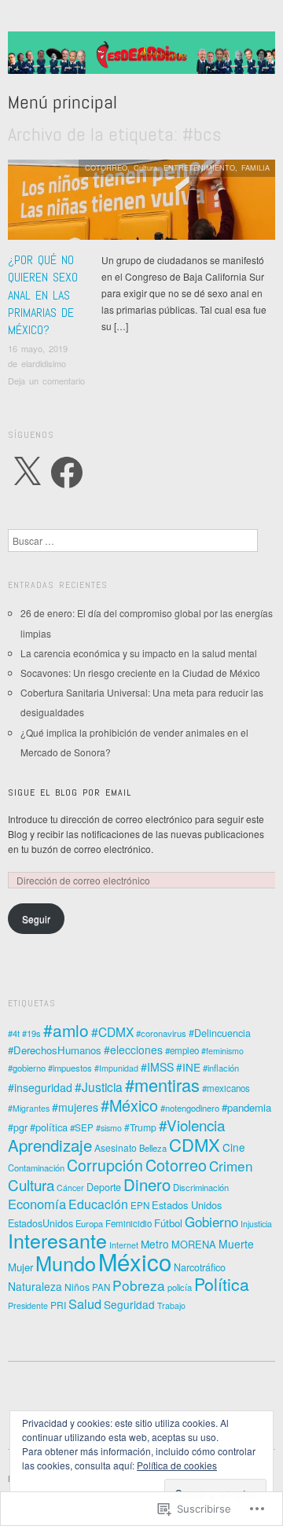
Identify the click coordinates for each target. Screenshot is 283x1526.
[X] (27, 472)
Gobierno (211, 1221)
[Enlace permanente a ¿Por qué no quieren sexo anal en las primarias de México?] (141, 204)
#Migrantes (29, 1108)
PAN (101, 1287)
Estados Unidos (187, 1204)
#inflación (221, 1067)
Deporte (103, 1187)
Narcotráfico (200, 1267)
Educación (98, 1204)
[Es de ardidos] (141, 58)
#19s (31, 1033)
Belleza (153, 1148)
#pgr (18, 1127)
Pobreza (138, 1285)
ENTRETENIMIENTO (199, 167)
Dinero (147, 1184)
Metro (155, 1244)
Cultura (145, 167)
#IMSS (157, 1067)
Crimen (231, 1165)
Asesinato (115, 1147)
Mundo (65, 1262)
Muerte (236, 1244)
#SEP (82, 1127)
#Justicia (99, 1086)
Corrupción (105, 1165)
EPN (139, 1205)
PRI (58, 1304)
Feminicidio (128, 1223)
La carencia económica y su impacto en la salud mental (138, 653)
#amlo (66, 1030)
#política (49, 1127)
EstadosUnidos (40, 1223)
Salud (84, 1303)
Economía (37, 1203)
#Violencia (192, 1124)
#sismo (109, 1128)
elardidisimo (43, 363)
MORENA (193, 1244)
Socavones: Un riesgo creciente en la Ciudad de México (140, 672)
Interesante (57, 1240)
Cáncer (70, 1187)
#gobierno (27, 1067)
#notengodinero (189, 1107)
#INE (188, 1067)
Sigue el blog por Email (69, 792)
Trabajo (171, 1305)
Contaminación (36, 1167)
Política (221, 1284)
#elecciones (133, 1049)
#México (129, 1105)
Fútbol (168, 1222)
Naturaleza (35, 1286)
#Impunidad (116, 1068)
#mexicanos (226, 1088)
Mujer (20, 1266)
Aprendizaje (50, 1145)
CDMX (194, 1144)
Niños (77, 1286)
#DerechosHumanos (54, 1049)
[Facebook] (67, 472)
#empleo (182, 1050)
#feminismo (222, 1051)
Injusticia (256, 1224)
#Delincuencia (220, 1033)
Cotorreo (176, 1164)
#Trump (140, 1127)
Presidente (28, 1305)
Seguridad (129, 1304)
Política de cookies (177, 1465)
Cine (233, 1147)
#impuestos (70, 1067)
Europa (89, 1223)
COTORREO (106, 167)
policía (179, 1287)
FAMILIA (255, 167)
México (134, 1261)
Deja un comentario (46, 380)
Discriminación (201, 1187)
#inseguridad (40, 1087)
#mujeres (75, 1107)
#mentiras (162, 1084)
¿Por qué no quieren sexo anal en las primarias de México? (43, 295)
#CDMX (112, 1031)
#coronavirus (161, 1033)
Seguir (36, 918)
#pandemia (246, 1107)
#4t (14, 1033)
